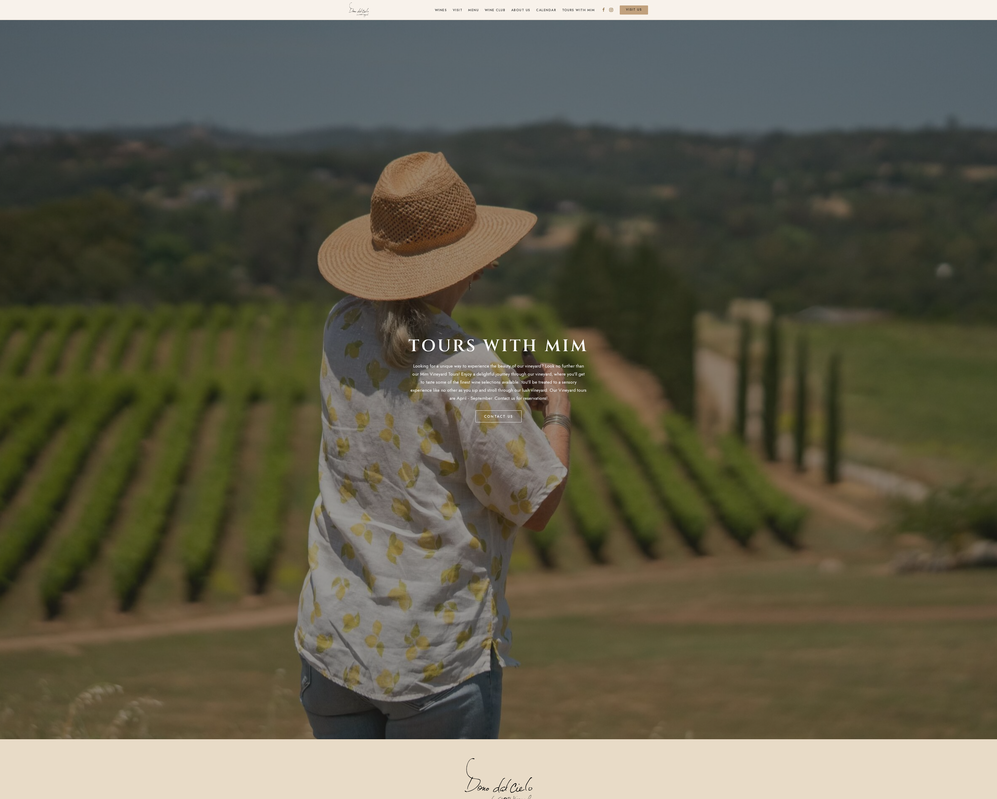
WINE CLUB (495, 10)
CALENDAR (546, 10)
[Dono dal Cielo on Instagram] (611, 10)
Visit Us (634, 10)
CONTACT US (498, 416)
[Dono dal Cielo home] (359, 10)
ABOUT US (520, 10)
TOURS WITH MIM (578, 10)
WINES (441, 10)
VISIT (458, 10)
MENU (473, 10)
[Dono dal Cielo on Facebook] (603, 10)
